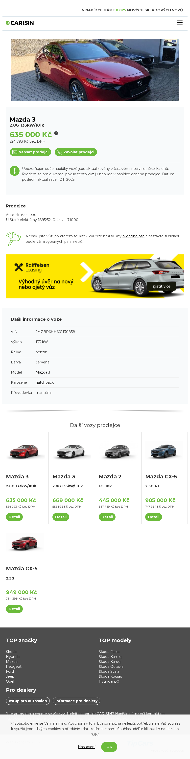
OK (109, 747)
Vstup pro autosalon (28, 701)
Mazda (41, 372)
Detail (14, 517)
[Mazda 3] (25, 450)
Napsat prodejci (33, 152)
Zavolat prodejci (79, 152)
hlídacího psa (133, 236)
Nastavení (86, 747)
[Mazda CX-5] (164, 450)
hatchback (45, 382)
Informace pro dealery (76, 701)
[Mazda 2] (118, 450)
